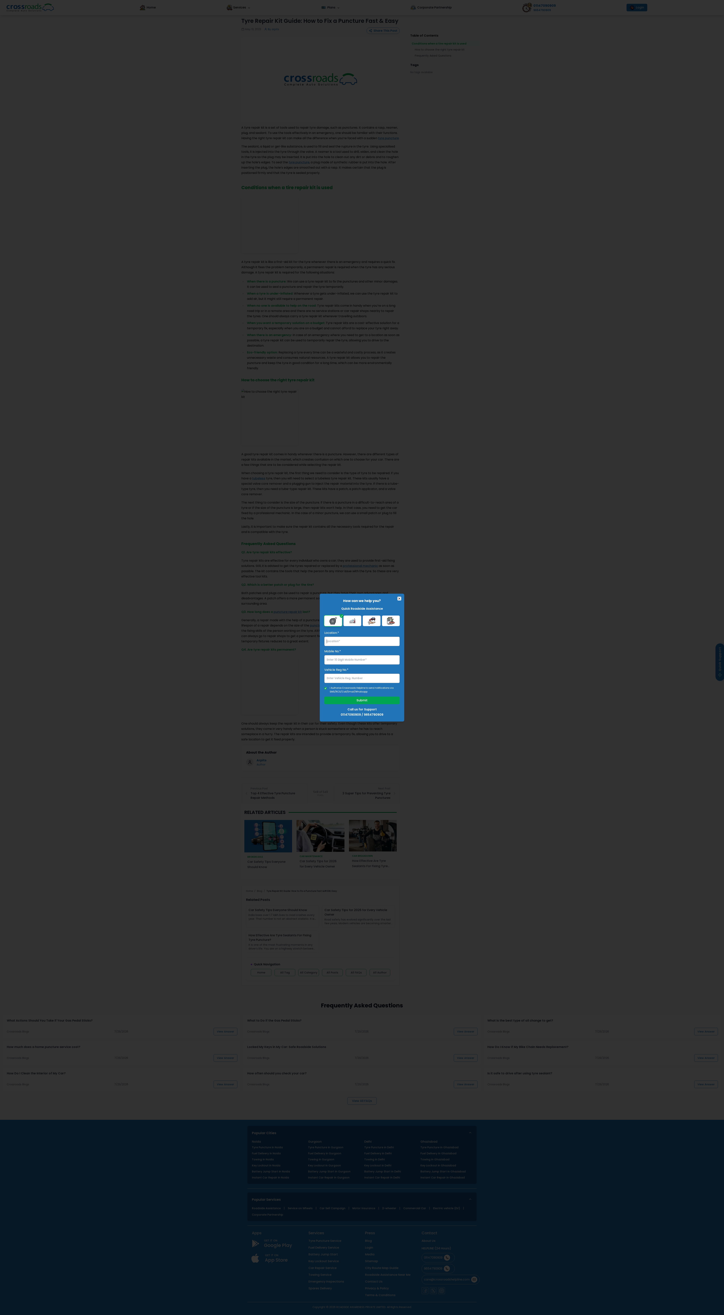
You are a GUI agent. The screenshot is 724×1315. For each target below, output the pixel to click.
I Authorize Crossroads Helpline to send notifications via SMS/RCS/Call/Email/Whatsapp (362, 689)
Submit (362, 700)
